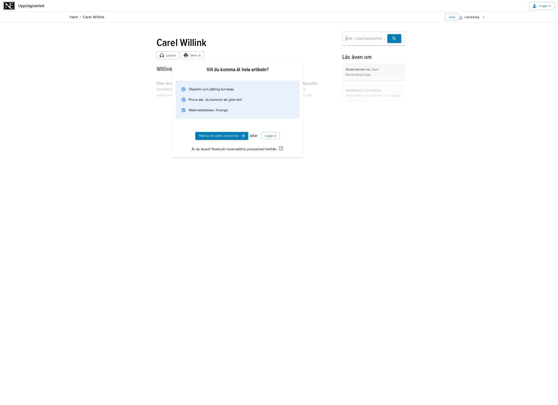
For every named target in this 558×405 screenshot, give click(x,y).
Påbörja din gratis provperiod (219, 136)
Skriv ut (195, 55)
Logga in (545, 6)
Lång (452, 17)
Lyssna (170, 55)
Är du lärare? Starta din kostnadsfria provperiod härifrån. (234, 149)
